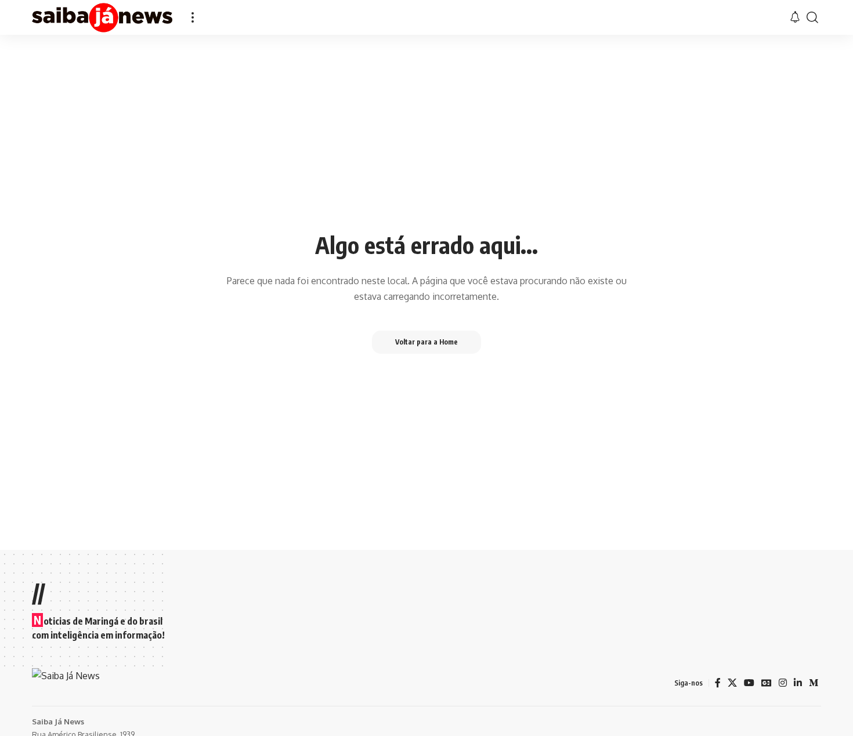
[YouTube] (749, 683)
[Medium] (813, 683)
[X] (732, 683)
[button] (193, 17)
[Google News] (766, 683)
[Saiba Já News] (102, 17)
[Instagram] (783, 683)
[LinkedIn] (798, 683)
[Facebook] (718, 683)
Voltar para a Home (426, 342)
